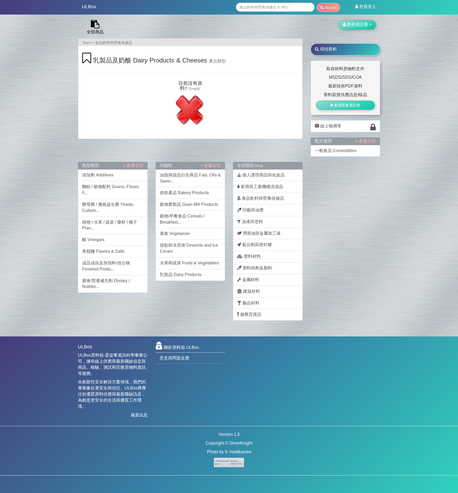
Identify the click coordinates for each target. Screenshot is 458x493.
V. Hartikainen (238, 452)
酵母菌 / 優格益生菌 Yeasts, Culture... (108, 207)
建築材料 (251, 291)
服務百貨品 (250, 314)
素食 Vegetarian (175, 233)
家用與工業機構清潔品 (261, 186)
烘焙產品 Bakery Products (184, 192)
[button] (365, 6)
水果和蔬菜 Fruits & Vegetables (189, 263)
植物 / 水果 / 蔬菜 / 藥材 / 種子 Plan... (109, 225)
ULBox (89, 6)
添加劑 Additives (97, 175)
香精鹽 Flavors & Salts (103, 251)
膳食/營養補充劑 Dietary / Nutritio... (106, 283)
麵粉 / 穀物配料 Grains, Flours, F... (110, 189)
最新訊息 (139, 415)
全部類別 (250, 165)
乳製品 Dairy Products (180, 274)
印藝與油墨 (252, 210)
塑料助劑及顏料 (256, 268)
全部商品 (95, 32)
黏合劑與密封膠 (256, 244)
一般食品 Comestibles (335, 150)
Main (87, 43)
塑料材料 (252, 256)
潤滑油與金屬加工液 (261, 233)
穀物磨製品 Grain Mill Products (189, 204)
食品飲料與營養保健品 (113, 43)
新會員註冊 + (359, 24)
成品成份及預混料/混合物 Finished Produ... (106, 266)
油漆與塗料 (252, 221)
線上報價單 (330, 126)
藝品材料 (250, 303)
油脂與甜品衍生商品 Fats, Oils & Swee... (190, 178)
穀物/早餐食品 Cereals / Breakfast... (182, 219)
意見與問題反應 (174, 358)
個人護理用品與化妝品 (263, 175)
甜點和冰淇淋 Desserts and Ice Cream (189, 248)
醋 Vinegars (93, 239)
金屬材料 (250, 279)
